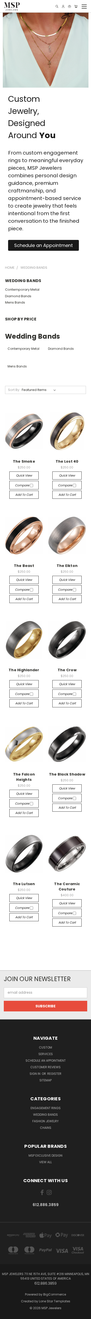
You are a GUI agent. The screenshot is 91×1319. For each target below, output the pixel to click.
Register (54, 1074)
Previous (8, 1314)
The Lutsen (24, 883)
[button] (43, 245)
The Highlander (24, 670)
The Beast (24, 565)
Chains (45, 1128)
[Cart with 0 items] (76, 6)
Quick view (24, 475)
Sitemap (45, 1080)
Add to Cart (24, 494)
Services (45, 1054)
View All (45, 1162)
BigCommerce (54, 1294)
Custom (45, 1047)
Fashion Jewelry (45, 1121)
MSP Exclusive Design (45, 1155)
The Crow (67, 670)
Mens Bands (15, 302)
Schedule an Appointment (46, 1060)
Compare (22, 485)
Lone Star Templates (54, 1301)
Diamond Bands (18, 296)
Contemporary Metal (22, 289)
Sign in (35, 1074)
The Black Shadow (67, 774)
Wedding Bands (45, 1114)
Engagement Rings (46, 1108)
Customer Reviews (45, 1067)
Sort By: (14, 389)
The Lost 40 (67, 461)
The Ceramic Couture (67, 886)
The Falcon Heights (24, 777)
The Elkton (67, 565)
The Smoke (24, 461)
